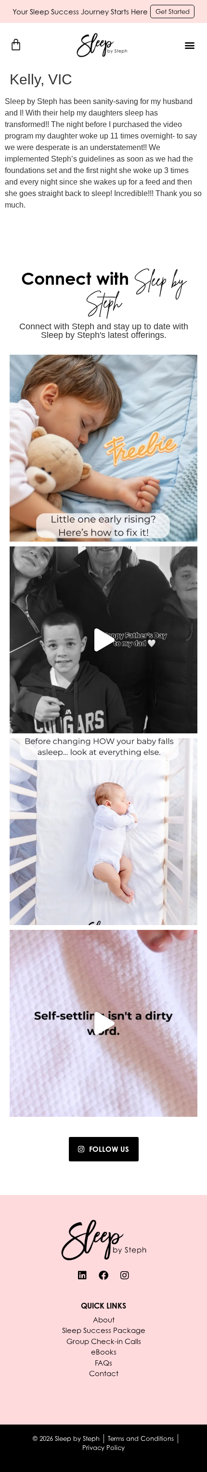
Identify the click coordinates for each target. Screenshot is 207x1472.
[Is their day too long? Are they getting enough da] (103, 831)
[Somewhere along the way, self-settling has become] (103, 1023)
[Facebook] (103, 1275)
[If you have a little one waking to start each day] (103, 448)
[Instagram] (124, 1275)
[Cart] (16, 44)
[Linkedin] (82, 1275)
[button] (189, 45)
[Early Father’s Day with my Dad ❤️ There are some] (103, 639)
